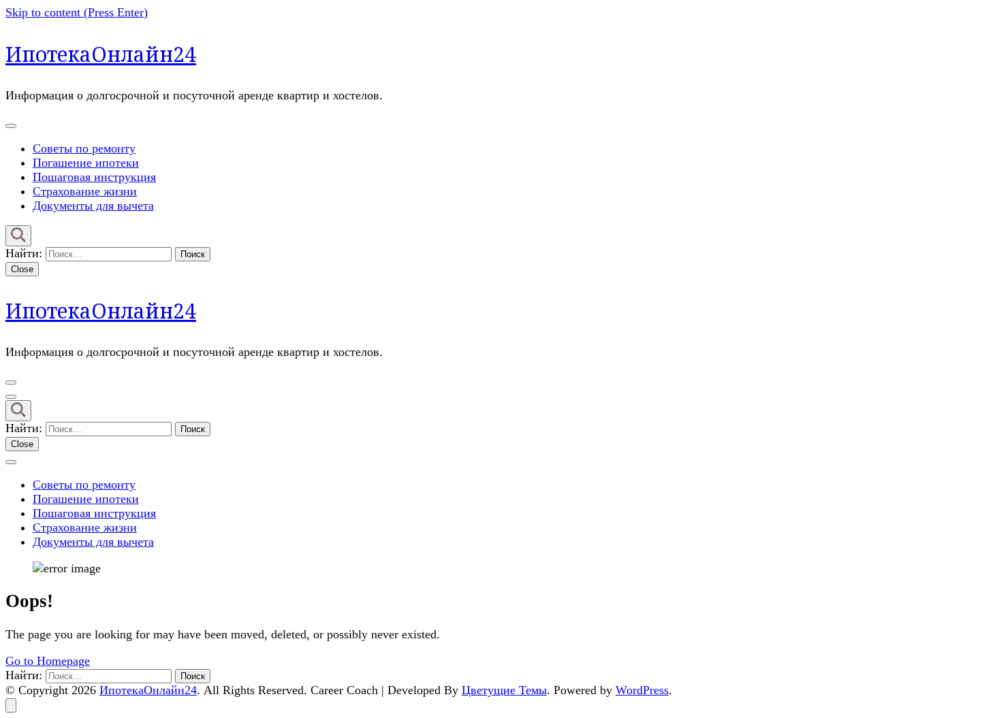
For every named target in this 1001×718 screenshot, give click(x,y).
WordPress (642, 690)
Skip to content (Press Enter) (76, 12)
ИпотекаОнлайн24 (100, 54)
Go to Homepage (47, 661)
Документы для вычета (93, 205)
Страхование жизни (85, 191)
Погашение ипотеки (86, 162)
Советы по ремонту (84, 148)
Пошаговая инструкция (94, 177)
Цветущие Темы (504, 690)
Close (22, 269)
